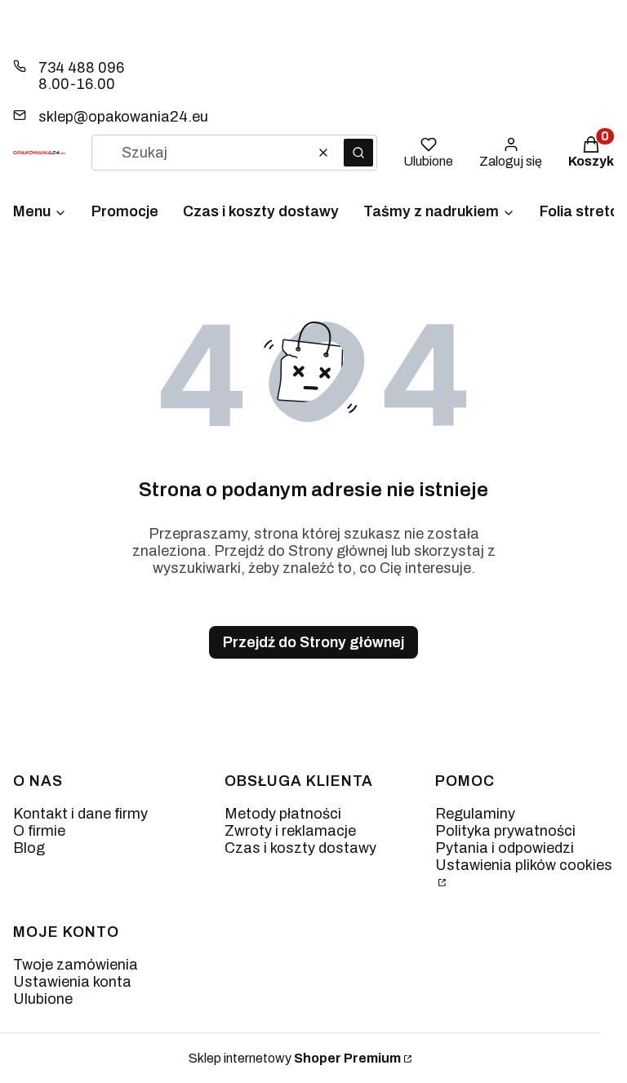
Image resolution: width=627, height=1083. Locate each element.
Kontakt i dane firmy (80, 814)
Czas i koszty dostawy (300, 848)
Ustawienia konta (72, 982)
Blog (29, 848)
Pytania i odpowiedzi (504, 848)
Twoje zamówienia (75, 965)
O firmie (39, 831)
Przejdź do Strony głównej (313, 642)
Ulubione (43, 999)
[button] (358, 152)
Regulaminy (475, 814)
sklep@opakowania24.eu (123, 117)
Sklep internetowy (295, 1058)
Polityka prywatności (505, 831)
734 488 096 (81, 68)
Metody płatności (283, 814)
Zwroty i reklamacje (290, 831)
